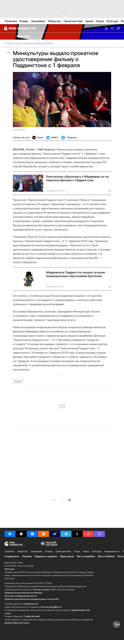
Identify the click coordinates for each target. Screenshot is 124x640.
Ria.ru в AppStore (86, 556)
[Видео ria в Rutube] (54, 534)
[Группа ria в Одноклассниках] (43, 534)
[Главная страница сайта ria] (20, 28)
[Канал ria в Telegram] (65, 534)
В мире (48, 551)
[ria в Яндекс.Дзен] (21, 534)
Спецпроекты (12, 556)
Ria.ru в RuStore (106, 556)
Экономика (36, 551)
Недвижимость (112, 551)
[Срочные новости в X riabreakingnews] (88, 534)
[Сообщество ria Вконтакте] (32, 534)
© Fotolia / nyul (19, 130)
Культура (96, 551)
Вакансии (9, 569)
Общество (22, 551)
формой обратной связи (17, 623)
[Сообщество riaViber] (99, 534)
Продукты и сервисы (45, 556)
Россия (18, 381)
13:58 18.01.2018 (13, 43)
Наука (86, 551)
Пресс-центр (67, 556)
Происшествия (63, 551)
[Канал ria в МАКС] (10, 534)
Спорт (77, 551)
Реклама (26, 556)
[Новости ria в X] (77, 534)
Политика (9, 551)
